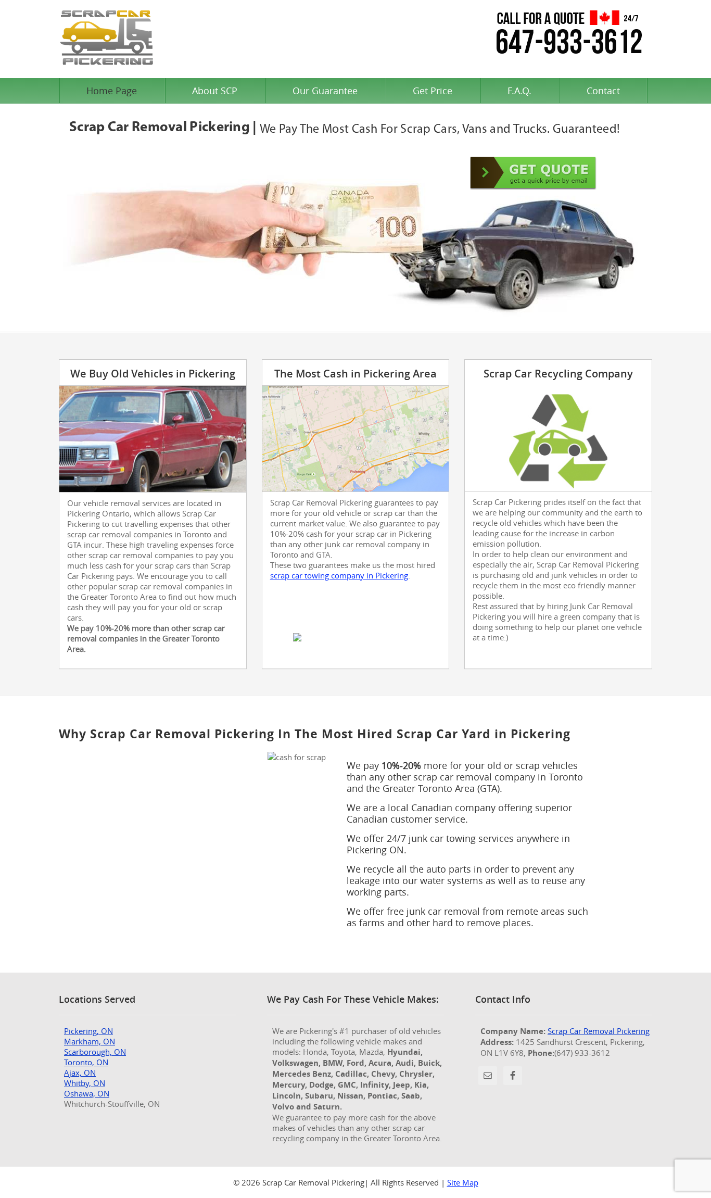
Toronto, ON (86, 1062)
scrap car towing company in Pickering (339, 575)
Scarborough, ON (95, 1051)
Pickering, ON (88, 1031)
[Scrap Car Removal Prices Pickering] (533, 173)
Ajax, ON (80, 1072)
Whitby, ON (84, 1083)
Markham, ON (89, 1041)
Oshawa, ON (86, 1093)
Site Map (462, 1182)
